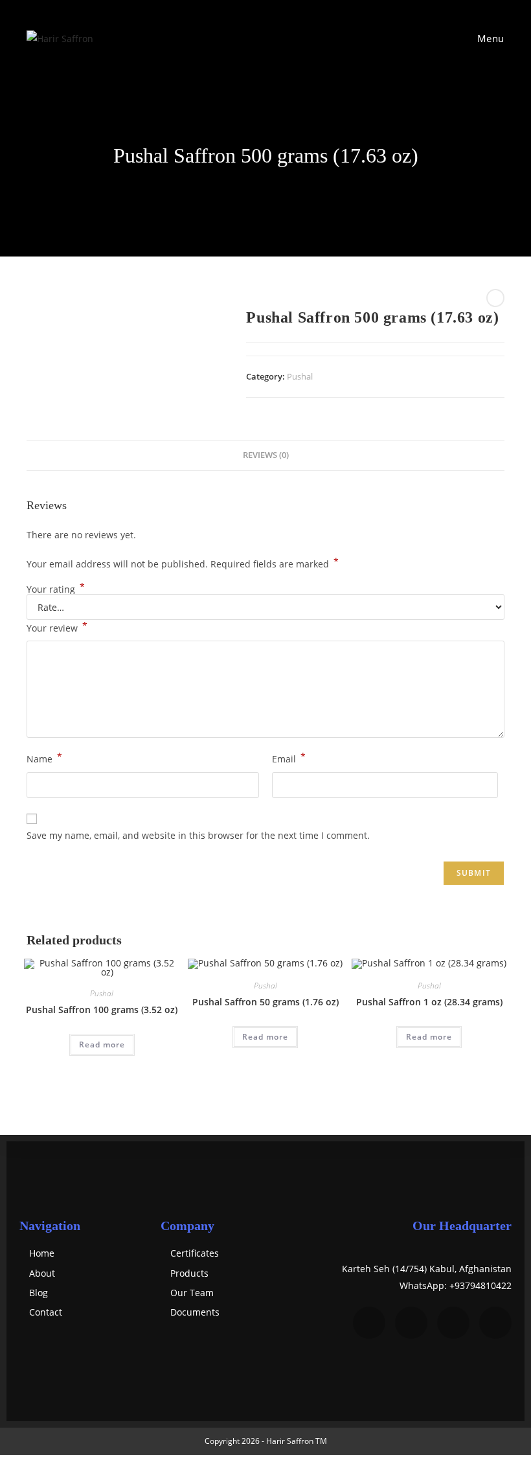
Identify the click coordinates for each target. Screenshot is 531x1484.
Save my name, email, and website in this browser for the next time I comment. (198, 835)
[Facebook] (369, 1323)
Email (289, 758)
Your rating (56, 589)
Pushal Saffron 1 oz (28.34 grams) (429, 1002)
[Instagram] (453, 1323)
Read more (102, 1044)
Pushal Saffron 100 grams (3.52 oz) (101, 1009)
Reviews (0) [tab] (266, 455)
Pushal (300, 376)
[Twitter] (411, 1323)
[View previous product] (495, 298)
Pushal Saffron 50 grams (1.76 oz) (265, 1002)
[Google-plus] (495, 1323)
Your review (57, 627)
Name (44, 758)
